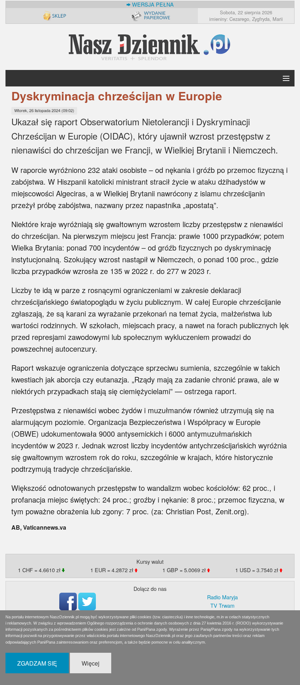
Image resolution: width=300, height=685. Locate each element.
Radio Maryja (222, 597)
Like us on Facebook (68, 601)
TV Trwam (222, 605)
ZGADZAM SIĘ (37, 663)
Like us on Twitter (87, 601)
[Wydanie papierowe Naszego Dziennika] (150, 15)
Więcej (91, 663)
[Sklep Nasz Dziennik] (54, 15)
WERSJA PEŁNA (152, 4)
